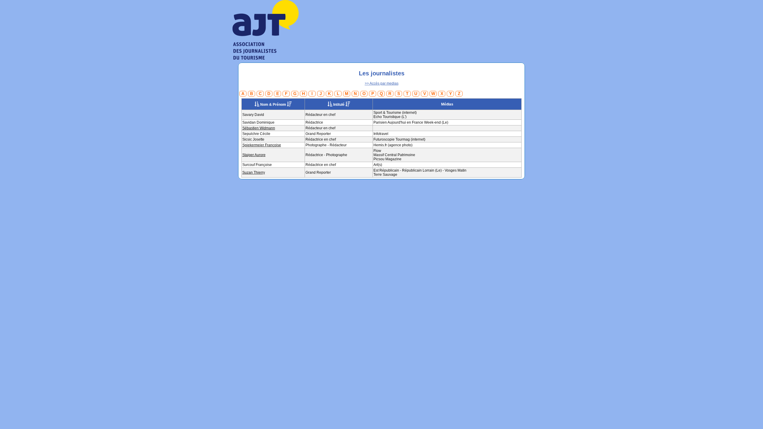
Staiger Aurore (254, 155)
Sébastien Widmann (258, 128)
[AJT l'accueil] (265, 57)
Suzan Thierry (253, 172)
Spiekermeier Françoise (261, 145)
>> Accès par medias (381, 83)
